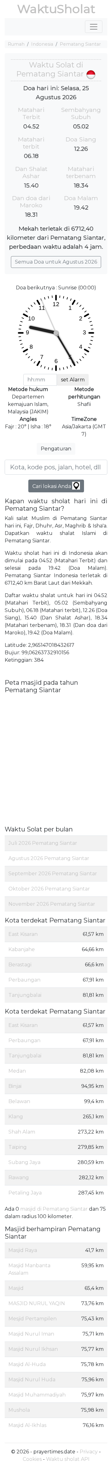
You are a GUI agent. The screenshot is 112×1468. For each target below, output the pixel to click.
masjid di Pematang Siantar (54, 1209)
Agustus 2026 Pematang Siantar (48, 858)
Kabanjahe (21, 949)
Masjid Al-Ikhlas (27, 1425)
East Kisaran (23, 934)
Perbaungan (24, 980)
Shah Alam (21, 1132)
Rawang (18, 1177)
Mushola (19, 1410)
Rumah (16, 44)
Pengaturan (56, 449)
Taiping (17, 1147)
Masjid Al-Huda (27, 1364)
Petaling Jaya (25, 1193)
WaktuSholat (56, 9)
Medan (17, 1071)
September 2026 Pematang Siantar (52, 874)
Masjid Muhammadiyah (37, 1395)
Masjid (16, 1288)
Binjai (14, 1086)
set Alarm (73, 380)
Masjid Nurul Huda (31, 1380)
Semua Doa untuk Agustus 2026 (56, 262)
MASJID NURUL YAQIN (36, 1303)
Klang (15, 1117)
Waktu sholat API (68, 1459)
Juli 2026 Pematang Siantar (42, 843)
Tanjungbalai (24, 995)
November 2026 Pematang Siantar (51, 904)
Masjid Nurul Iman (31, 1334)
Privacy (89, 1452)
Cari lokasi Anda (52, 486)
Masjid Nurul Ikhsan (33, 1349)
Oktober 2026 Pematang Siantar (49, 889)
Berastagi (19, 965)
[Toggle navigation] (93, 27)
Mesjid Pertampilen (32, 1319)
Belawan (19, 1101)
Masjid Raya (22, 1250)
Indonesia (42, 44)
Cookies (32, 1459)
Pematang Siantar (80, 44)
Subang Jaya (24, 1162)
